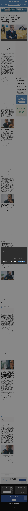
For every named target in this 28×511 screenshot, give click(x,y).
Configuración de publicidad (17, 257)
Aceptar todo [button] (21, 261)
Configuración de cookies (17, 258)
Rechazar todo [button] (13, 261)
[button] (5, 261)
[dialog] (14, 255)
